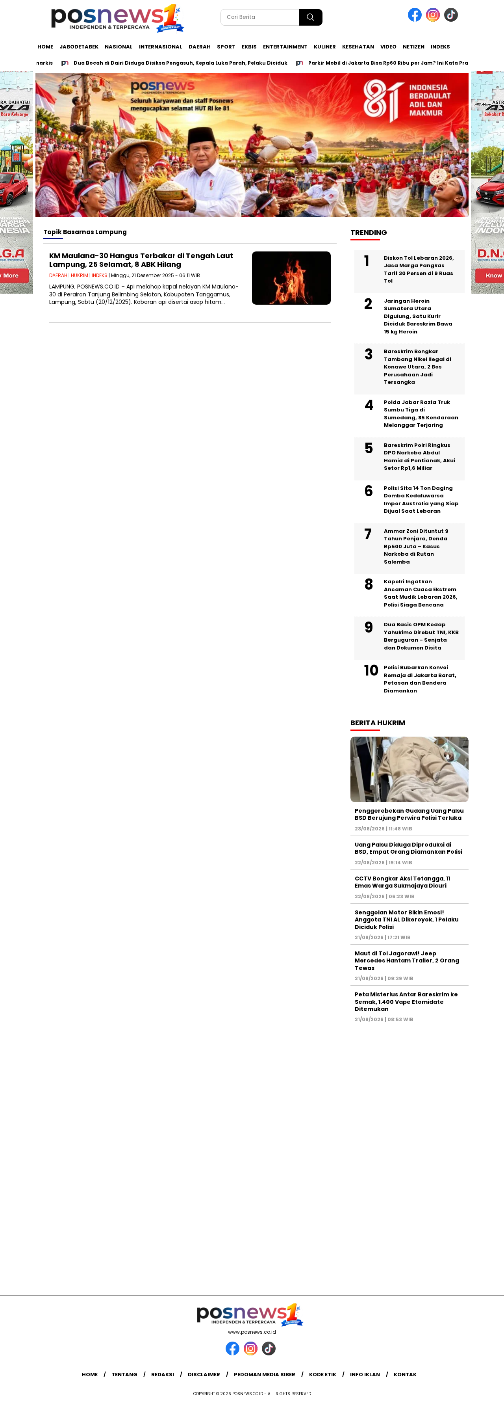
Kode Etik (322, 1374)
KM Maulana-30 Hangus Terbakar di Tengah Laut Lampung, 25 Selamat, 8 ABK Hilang (141, 260)
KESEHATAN (358, 46)
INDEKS (440, 46)
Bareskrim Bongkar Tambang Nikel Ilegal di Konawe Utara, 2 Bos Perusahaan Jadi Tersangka (417, 367)
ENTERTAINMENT (285, 46)
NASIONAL (119, 46)
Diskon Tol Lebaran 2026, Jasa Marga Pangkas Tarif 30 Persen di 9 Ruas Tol (419, 269)
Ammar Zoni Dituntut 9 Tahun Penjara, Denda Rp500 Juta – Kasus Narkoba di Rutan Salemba (416, 546)
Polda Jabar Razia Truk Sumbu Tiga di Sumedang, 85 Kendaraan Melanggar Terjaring (421, 413)
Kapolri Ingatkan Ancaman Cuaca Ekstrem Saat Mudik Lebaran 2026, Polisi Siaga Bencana (421, 593)
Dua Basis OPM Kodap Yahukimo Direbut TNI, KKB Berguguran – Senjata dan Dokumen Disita (421, 636)
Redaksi (162, 1374)
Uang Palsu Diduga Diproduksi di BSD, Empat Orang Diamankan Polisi (408, 848)
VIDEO (388, 46)
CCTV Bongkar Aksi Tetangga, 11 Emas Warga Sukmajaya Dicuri (402, 882)
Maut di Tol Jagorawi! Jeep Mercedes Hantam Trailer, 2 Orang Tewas (407, 960)
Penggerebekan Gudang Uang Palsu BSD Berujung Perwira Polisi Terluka (409, 814)
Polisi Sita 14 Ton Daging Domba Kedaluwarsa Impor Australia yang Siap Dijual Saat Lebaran (421, 499)
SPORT (226, 46)
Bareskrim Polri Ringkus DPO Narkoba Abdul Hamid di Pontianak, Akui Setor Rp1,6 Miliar (419, 456)
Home (90, 1374)
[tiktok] (452, 20)
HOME (45, 46)
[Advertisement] (409, 1155)
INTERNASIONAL (160, 46)
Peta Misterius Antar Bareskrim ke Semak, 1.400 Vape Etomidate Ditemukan (406, 1001)
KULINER (325, 46)
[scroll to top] (482, 1397)
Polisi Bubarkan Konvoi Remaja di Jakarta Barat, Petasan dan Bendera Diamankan (420, 679)
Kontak (405, 1374)
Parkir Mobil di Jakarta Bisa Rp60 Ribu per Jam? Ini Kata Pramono (373, 63)
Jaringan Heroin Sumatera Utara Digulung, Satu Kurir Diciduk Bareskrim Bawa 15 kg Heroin (418, 316)
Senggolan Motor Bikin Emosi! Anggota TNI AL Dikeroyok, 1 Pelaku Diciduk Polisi (407, 919)
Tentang (124, 1374)
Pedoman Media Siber (264, 1374)
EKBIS (249, 46)
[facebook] (416, 20)
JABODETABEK (78, 46)
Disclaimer (204, 1374)
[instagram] (434, 20)
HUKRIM (79, 275)
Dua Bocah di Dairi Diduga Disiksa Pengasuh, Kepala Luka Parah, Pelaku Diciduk (158, 63)
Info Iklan (365, 1374)
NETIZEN (413, 46)
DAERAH (200, 46)
